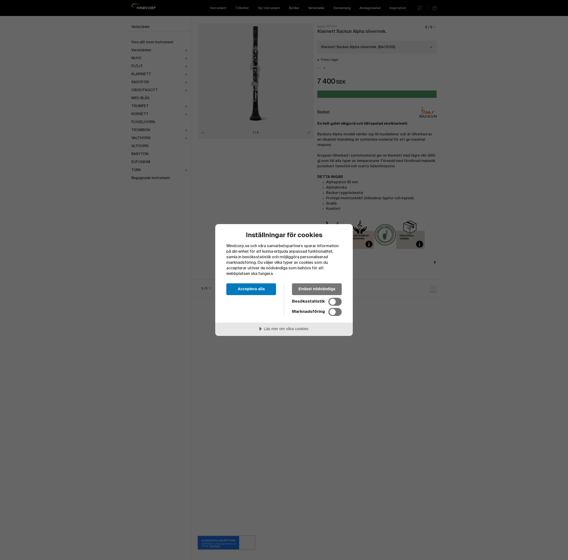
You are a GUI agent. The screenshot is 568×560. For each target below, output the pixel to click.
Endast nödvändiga (316, 289)
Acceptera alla (251, 289)
